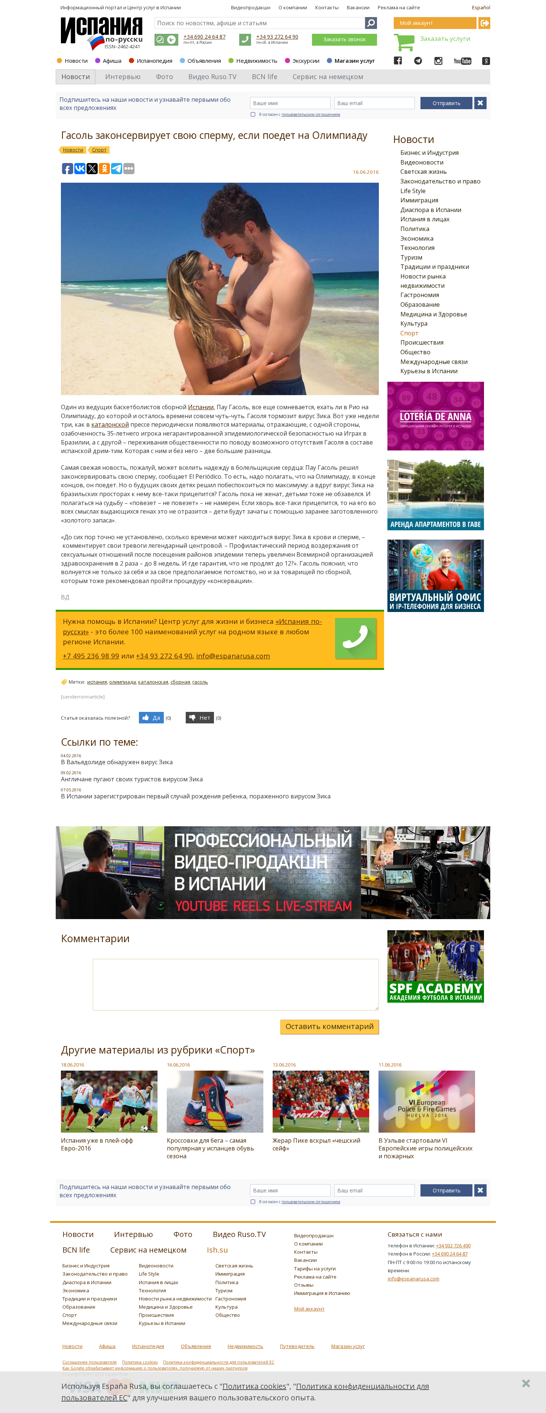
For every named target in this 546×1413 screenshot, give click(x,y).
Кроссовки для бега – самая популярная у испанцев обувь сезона (210, 1148)
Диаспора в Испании (430, 210)
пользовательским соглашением (311, 114)
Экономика (416, 238)
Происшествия (421, 342)
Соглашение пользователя (89, 1362)
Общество (415, 352)
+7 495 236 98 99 (91, 655)
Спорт (409, 333)
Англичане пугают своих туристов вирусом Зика (132, 779)
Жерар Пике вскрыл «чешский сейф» (316, 1144)
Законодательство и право (440, 181)
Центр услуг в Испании (154, 7)
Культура (414, 323)
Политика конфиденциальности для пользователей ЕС (218, 1362)
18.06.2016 (72, 1064)
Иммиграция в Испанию (322, 1293)
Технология (417, 248)
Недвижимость (256, 60)
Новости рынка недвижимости (175, 1298)
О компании (293, 7)
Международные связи (434, 362)
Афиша (112, 60)
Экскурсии (306, 60)
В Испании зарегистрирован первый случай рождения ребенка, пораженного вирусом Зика (196, 796)
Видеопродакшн (250, 7)
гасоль (200, 681)
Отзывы (303, 1285)
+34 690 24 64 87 (204, 36)
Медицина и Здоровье (433, 314)
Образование (420, 304)
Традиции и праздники (434, 267)
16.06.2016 (178, 1064)
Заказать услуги (445, 38)
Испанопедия (154, 60)
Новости (76, 60)
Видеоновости (421, 162)
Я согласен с (299, 114)
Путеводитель (297, 1346)
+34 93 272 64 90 (277, 36)
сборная (180, 681)
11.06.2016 (390, 1064)
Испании (201, 407)
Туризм (411, 257)
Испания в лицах (424, 219)
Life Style (413, 191)
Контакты (327, 7)
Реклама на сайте (399, 7)
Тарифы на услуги (315, 1268)
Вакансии (358, 7)
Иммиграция (419, 200)
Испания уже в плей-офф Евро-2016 (97, 1144)
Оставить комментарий (330, 1026)
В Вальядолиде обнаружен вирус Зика (117, 762)
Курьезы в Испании (429, 371)
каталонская (153, 681)
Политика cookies (139, 1362)
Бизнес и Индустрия (429, 153)
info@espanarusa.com (233, 655)
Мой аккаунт (309, 1308)
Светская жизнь (423, 171)
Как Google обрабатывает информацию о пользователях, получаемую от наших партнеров (154, 1368)
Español (481, 7)
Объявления (204, 60)
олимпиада (122, 681)
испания (97, 681)
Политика (414, 229)
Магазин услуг (355, 60)
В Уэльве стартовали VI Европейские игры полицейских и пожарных (425, 1148)
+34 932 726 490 (453, 1245)
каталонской (110, 424)
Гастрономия (419, 295)
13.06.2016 (284, 1064)
